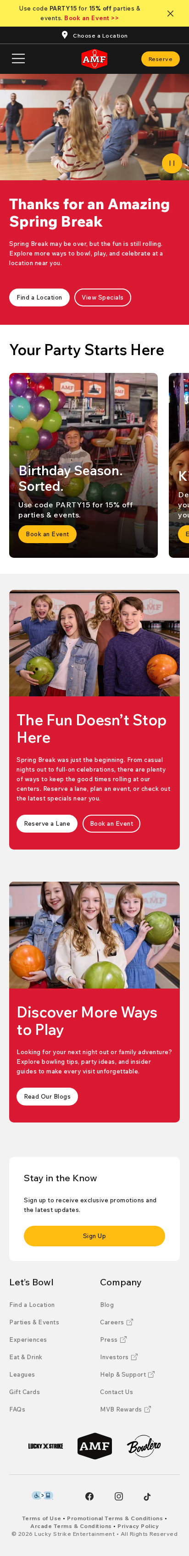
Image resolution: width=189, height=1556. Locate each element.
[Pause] (172, 163)
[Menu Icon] (18, 59)
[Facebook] (89, 1496)
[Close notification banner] (172, 13)
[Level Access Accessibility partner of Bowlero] (42, 1495)
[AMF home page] (94, 59)
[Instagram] (118, 1496)
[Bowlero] (144, 1446)
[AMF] (95, 1446)
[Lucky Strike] (45, 1446)
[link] (160, 59)
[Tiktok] (147, 1496)
